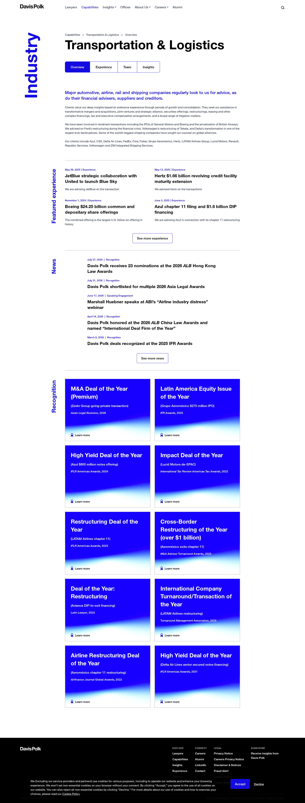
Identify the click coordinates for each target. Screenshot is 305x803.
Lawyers (71, 7)
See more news (152, 358)
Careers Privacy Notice (229, 759)
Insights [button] (108, 7)
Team (127, 67)
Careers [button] (160, 7)
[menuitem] (71, 8)
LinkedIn (200, 765)
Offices (125, 7)
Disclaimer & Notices (227, 765)
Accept (240, 784)
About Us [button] (141, 7)
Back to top (266, 723)
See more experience (152, 238)
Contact (200, 771)
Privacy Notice (223, 753)
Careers (200, 753)
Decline (259, 784)
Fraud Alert (221, 771)
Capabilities (89, 7)
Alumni (177, 7)
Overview (77, 67)
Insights (148, 67)
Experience (104, 67)
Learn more (82, 435)
